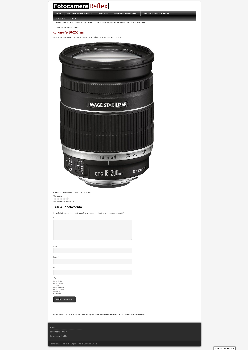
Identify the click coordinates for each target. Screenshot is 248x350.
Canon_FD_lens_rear (62, 192)
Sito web (56, 268)
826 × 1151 (110, 37)
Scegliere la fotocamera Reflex (156, 13)
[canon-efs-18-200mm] (106, 114)
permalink (70, 201)
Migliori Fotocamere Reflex (125, 13)
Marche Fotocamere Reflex (79, 13)
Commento (57, 218)
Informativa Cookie (58, 336)
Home (58, 13)
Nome (56, 246)
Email (56, 257)
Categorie (103, 13)
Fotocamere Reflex (64, 37)
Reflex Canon (93, 22)
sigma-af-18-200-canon (81, 192)
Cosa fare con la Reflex (66, 18)
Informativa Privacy (58, 332)
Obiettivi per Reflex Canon (112, 22)
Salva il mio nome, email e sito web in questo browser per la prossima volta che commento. (58, 287)
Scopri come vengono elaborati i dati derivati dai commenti (120, 314)
